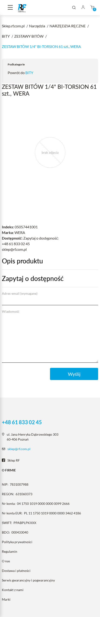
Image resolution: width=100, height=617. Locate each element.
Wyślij (74, 374)
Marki (6, 599)
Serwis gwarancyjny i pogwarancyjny (28, 580)
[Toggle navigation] (10, 7)
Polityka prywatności (17, 542)
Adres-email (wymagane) (19, 293)
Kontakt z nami (12, 590)
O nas (6, 561)
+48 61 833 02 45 (22, 422)
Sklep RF (13, 460)
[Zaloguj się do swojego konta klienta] (83, 7)
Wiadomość (10, 311)
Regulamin (9, 551)
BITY (29, 72)
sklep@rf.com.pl (18, 449)
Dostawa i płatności (16, 571)
